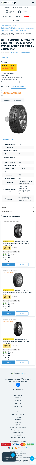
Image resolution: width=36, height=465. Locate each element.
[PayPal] (24, 448)
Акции (18, 392)
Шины (18, 409)
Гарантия (18, 425)
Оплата (18, 417)
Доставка (18, 420)
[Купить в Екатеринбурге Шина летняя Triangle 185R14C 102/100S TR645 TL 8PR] (18, 329)
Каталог (17, 25)
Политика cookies (17, 455)
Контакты (18, 406)
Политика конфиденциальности (17, 453)
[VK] (18, 385)
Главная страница (6, 25)
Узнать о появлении (18, 86)
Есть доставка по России (9, 79)
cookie (6, 459)
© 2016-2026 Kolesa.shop (17, 452)
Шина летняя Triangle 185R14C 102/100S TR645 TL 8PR (16, 342)
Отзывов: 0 (14, 52)
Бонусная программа (18, 427)
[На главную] (18, 373)
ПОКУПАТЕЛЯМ (18, 414)
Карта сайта (18, 435)
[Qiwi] (19, 448)
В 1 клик (22, 264)
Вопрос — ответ (7, 211)
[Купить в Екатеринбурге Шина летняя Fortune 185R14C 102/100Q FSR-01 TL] (18, 280)
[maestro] (9, 448)
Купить (8, 264)
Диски (18, 411)
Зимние (3, 31)
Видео (18, 403)
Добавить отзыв (25, 52)
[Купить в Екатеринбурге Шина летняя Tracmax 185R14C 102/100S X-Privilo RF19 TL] (18, 231)
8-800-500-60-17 (18, 438)
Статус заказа (18, 432)
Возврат (18, 422)
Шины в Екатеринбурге (8, 27)
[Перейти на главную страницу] (8, 3)
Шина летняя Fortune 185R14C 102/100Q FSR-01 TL (17, 293)
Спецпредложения (18, 430)
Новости (18, 395)
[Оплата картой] (17, 444)
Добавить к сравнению (12, 100)
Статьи (18, 398)
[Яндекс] (16, 448)
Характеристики (8, 139)
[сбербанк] (13, 448)
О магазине (18, 390)
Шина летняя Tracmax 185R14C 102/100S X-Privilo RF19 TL (17, 244)
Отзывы (5, 207)
